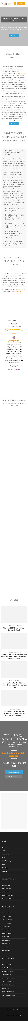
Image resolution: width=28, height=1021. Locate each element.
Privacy (14, 1009)
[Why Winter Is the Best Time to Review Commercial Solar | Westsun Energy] (14, 669)
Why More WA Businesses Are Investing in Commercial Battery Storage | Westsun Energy (14, 713)
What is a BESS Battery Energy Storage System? (14, 629)
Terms (18, 1009)
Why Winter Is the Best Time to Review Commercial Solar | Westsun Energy (14, 685)
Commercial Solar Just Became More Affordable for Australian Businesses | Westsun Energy (14, 656)
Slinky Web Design (16, 1015)
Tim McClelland (14, 340)
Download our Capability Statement (14, 754)
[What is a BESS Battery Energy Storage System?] (14, 614)
